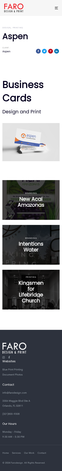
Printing (18, 28)
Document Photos (12, 375)
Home (5, 453)
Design (6, 28)
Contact (42, 453)
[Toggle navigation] (49, 8)
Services (16, 453)
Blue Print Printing (12, 369)
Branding (31, 193)
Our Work (29, 453)
